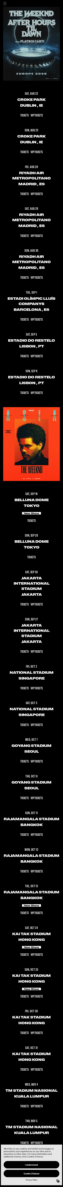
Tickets (24, 115)
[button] (5, 3)
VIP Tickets (37, 115)
